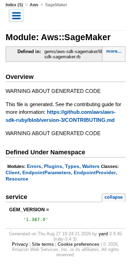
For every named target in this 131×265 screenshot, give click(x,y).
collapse (113, 197)
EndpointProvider (95, 172)
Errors (34, 166)
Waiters (91, 166)
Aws (34, 4)
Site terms (43, 244)
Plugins (53, 166)
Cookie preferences (78, 244)
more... (114, 51)
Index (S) (14, 4)
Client (13, 172)
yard (103, 233)
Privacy (20, 244)
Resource (17, 179)
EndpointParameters (46, 172)
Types (72, 166)
